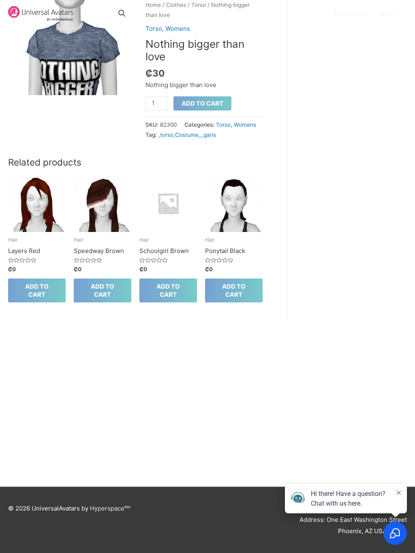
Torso (153, 28)
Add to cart (202, 103)
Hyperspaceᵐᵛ (110, 508)
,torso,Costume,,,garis (187, 135)
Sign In (391, 13)
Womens (177, 28)
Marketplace (351, 13)
